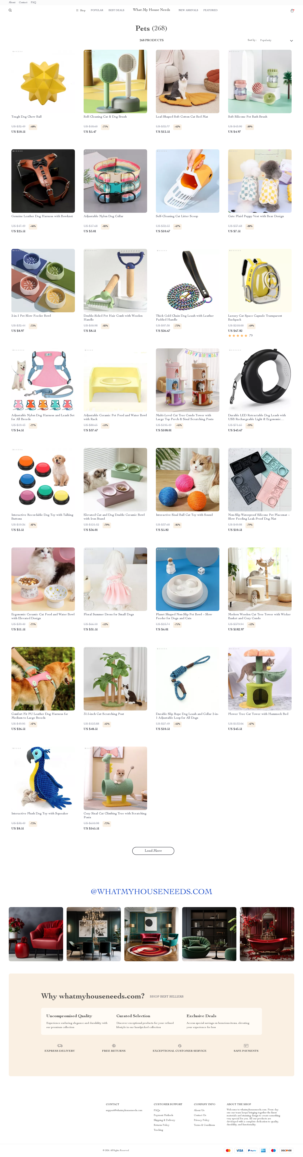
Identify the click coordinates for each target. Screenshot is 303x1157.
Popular (97, 10)
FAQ (33, 2)
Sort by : (252, 40)
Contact (23, 2)
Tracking (158, 1130)
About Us (199, 1110)
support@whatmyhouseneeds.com (124, 1110)
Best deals (116, 10)
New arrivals (188, 10)
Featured (210, 10)
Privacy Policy (201, 1120)
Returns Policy (161, 1125)
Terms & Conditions (204, 1125)
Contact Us (200, 1115)
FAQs (157, 1110)
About (12, 2)
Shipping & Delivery (164, 1120)
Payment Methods (163, 1115)
